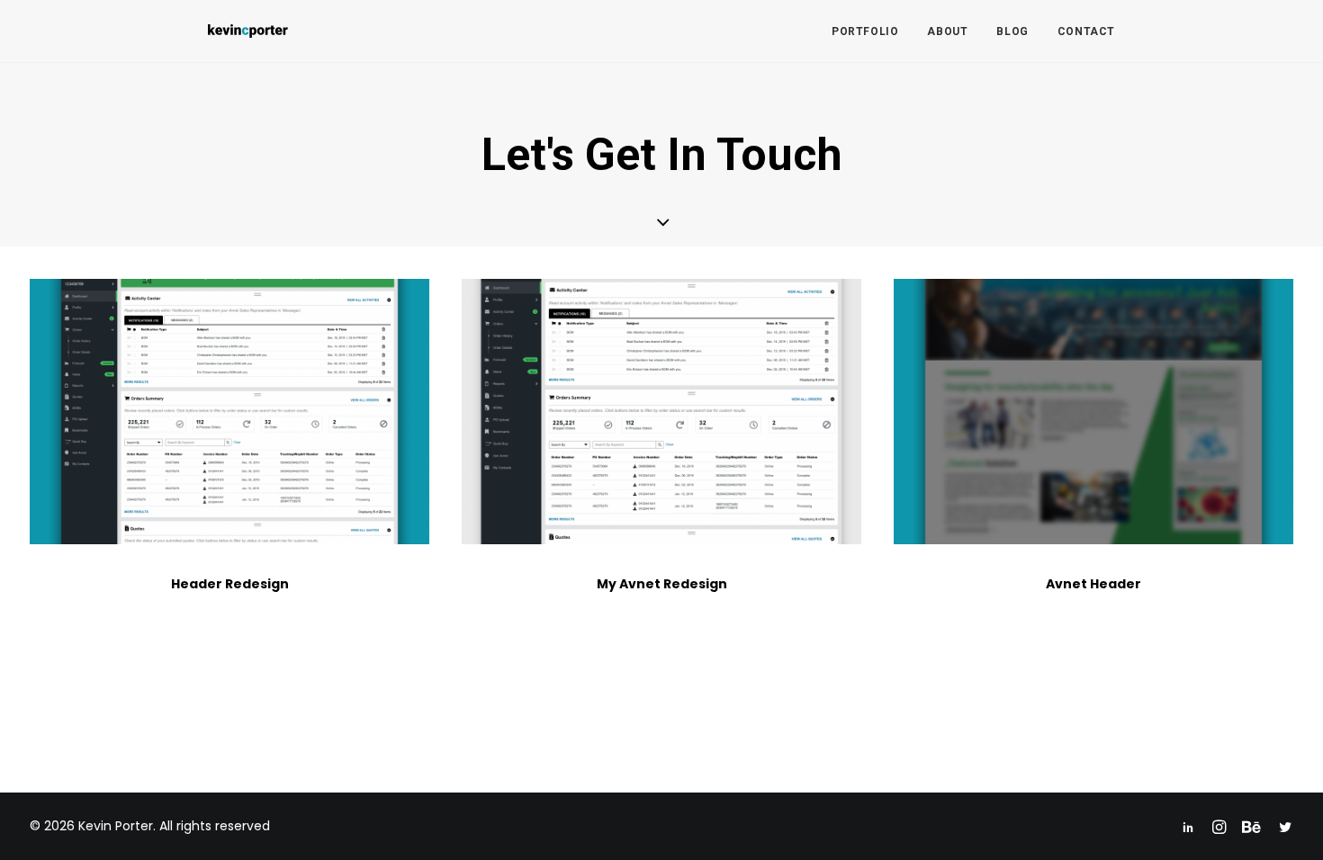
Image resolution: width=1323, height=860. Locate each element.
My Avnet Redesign (662, 584)
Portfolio (865, 31)
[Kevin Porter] (248, 31)
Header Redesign (230, 584)
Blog (1012, 31)
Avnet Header (1093, 584)
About (947, 31)
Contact (1086, 31)
